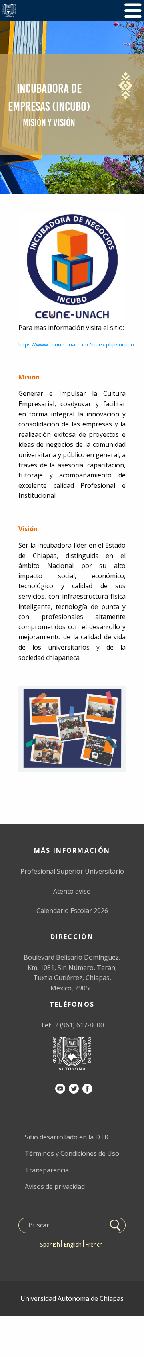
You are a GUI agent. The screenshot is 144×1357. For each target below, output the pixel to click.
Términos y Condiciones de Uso (72, 1153)
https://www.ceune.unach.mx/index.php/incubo (76, 344)
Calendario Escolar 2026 (72, 910)
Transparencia (47, 1170)
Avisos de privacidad (55, 1186)
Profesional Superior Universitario (72, 871)
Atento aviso (72, 891)
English (73, 1244)
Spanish (50, 1244)
